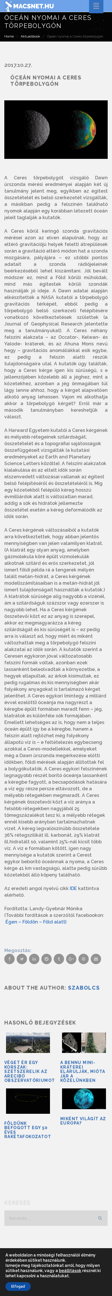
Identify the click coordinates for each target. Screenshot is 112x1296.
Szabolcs (84, 988)
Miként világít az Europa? (83, 1120)
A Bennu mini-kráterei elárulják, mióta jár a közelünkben (82, 1071)
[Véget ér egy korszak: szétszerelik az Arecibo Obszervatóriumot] (28, 1042)
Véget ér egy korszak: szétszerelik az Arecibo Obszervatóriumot (29, 1071)
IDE (73, 888)
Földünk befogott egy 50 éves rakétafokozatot (27, 1130)
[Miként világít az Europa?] (84, 1098)
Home (9, 36)
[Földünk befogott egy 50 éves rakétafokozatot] (28, 1101)
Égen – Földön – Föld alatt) (35, 922)
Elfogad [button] (18, 1286)
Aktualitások (30, 36)
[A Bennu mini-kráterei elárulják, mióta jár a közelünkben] (84, 1042)
